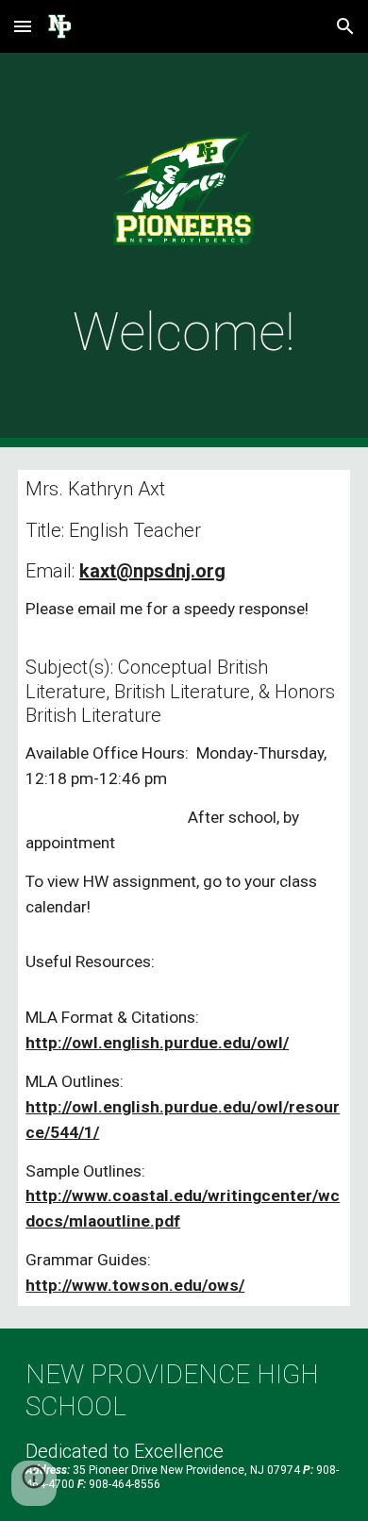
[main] (184, 332)
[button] (22, 26)
